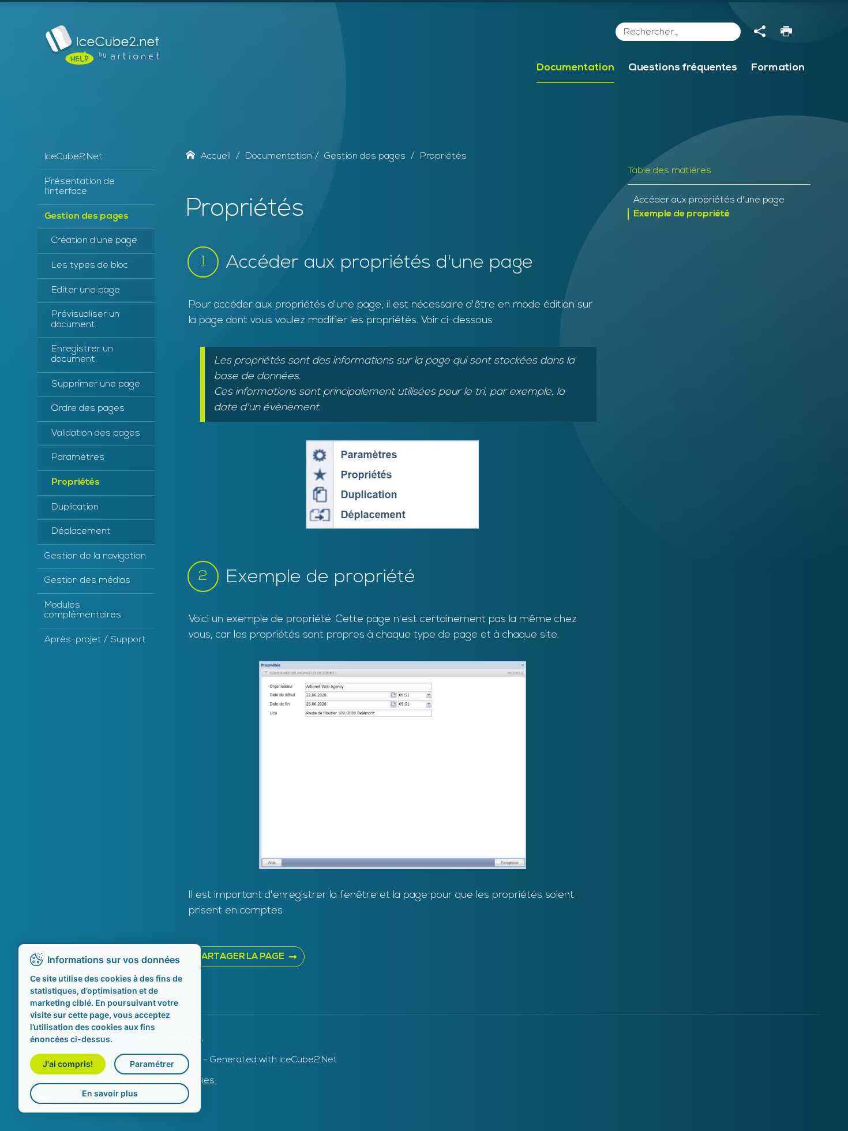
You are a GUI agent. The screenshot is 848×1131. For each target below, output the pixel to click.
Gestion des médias (87, 580)
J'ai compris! (68, 1064)
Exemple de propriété (681, 214)
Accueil (216, 156)
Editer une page (85, 290)
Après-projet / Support (95, 640)
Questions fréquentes (682, 67)
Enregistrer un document (82, 354)
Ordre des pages (88, 408)
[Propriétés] (392, 484)
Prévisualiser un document (85, 319)
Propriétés (75, 482)
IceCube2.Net (73, 157)
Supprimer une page (95, 384)
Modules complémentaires (82, 610)
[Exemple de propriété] (392, 765)
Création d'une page (94, 240)
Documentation (575, 67)
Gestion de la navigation (95, 556)
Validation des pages (95, 433)
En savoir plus (110, 1093)
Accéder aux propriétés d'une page (709, 200)
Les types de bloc (89, 265)
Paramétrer (152, 1064)
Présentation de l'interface (79, 187)
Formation (778, 67)
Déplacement (81, 531)
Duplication (75, 507)
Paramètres (77, 457)
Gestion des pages (86, 216)
